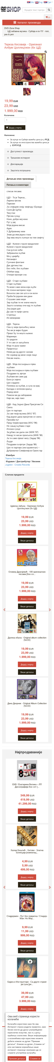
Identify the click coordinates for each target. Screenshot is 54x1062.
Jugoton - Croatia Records (17, 464)
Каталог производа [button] (29, 22)
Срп (49, 2)
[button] (3, 608)
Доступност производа (22, 151)
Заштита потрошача (20, 170)
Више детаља (27, 540)
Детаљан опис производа (20, 178)
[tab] (27, 151)
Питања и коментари (18, 184)
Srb (32, 2)
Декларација (17, 163)
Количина (9, 115)
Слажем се (35, 1058)
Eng (40, 2)
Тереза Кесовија (13, 458)
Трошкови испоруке (20, 157)
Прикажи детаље (17, 1058)
